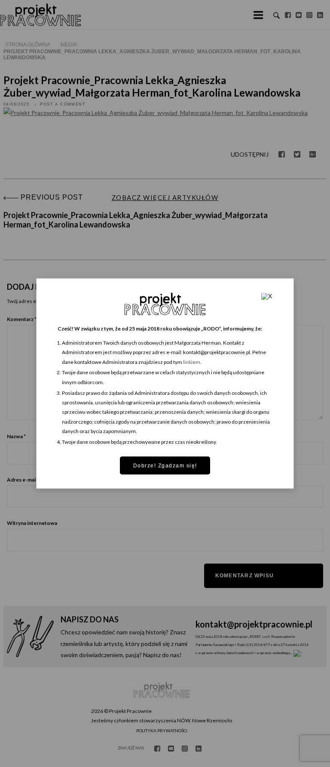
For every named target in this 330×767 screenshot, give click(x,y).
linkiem (191, 361)
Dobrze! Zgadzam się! (165, 465)
